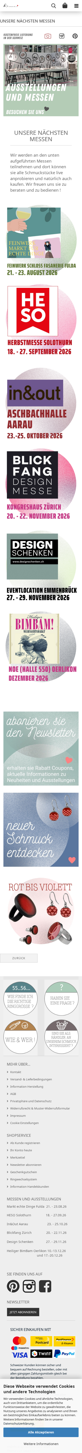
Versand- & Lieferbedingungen (31, 1079)
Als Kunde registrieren (25, 1143)
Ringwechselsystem (23, 1179)
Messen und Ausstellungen (34, 1199)
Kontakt (15, 1072)
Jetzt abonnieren (23, 1312)
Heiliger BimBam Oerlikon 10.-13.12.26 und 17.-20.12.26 (40, 1253)
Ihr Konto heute (21, 1150)
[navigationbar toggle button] (76, 5)
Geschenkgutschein (23, 1172)
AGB (13, 1094)
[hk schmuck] (9, 5)
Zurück (18, 958)
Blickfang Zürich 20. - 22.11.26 (37, 1232)
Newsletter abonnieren (25, 1165)
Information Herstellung (26, 1086)
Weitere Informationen (41, 1444)
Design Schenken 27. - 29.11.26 (36, 1242)
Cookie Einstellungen (24, 1123)
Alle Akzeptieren (41, 1432)
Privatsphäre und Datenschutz (30, 1101)
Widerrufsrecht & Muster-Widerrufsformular (40, 1108)
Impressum (18, 1116)
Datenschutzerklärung (18, 1423)
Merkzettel (17, 1157)
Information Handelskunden (29, 1186)
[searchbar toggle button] (53, 5)
